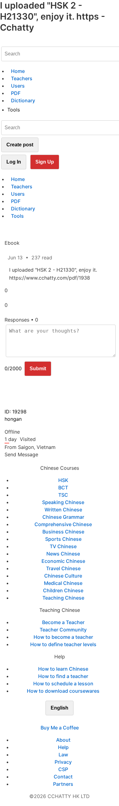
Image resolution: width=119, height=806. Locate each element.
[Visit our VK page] (63, 720)
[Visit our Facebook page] (48, 720)
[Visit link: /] (3, 41)
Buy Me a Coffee (60, 728)
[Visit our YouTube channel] (70, 720)
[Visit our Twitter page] (55, 720)
